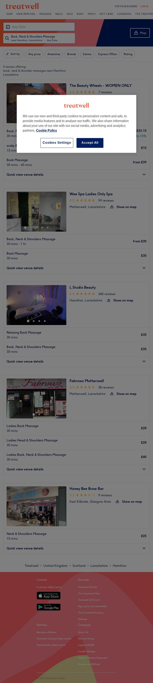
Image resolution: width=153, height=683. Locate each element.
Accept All (89, 143)
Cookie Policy (46, 130)
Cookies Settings (57, 143)
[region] (76, 124)
